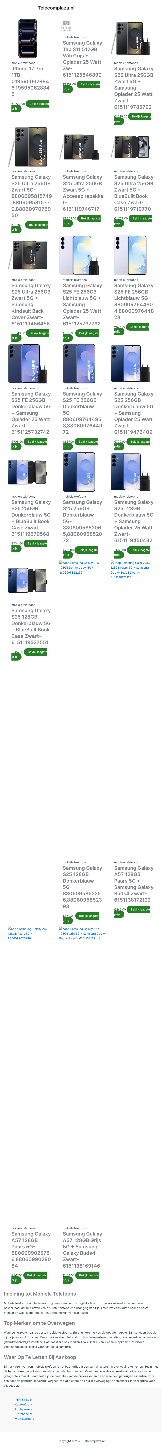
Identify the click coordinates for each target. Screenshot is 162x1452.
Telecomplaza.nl (56, 8)
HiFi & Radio (24, 1399)
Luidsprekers (23, 1409)
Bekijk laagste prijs (30, 106)
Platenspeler (24, 1414)
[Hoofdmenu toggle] (154, 8)
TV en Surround (23, 1419)
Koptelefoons (24, 1404)
